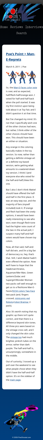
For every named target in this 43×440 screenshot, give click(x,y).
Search (21, 33)
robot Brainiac (21, 302)
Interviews (34, 27)
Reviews (16, 27)
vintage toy (16, 337)
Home (4, 27)
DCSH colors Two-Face (23, 291)
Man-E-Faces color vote (25, 87)
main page (15, 379)
